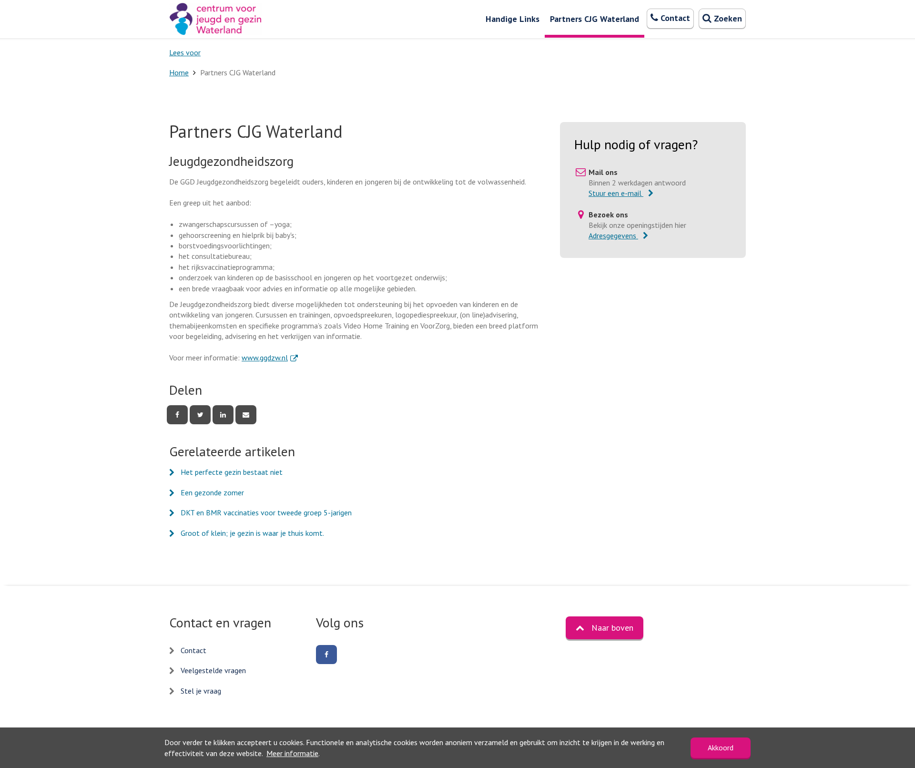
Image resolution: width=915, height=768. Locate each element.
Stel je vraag (201, 691)
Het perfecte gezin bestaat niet (232, 472)
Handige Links (512, 18)
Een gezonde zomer (212, 492)
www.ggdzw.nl (270, 357)
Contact (193, 650)
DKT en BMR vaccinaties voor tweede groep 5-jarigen (266, 512)
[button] (604, 627)
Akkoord (720, 747)
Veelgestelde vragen (213, 670)
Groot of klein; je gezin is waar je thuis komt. (252, 533)
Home (179, 72)
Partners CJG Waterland (594, 18)
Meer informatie (292, 753)
